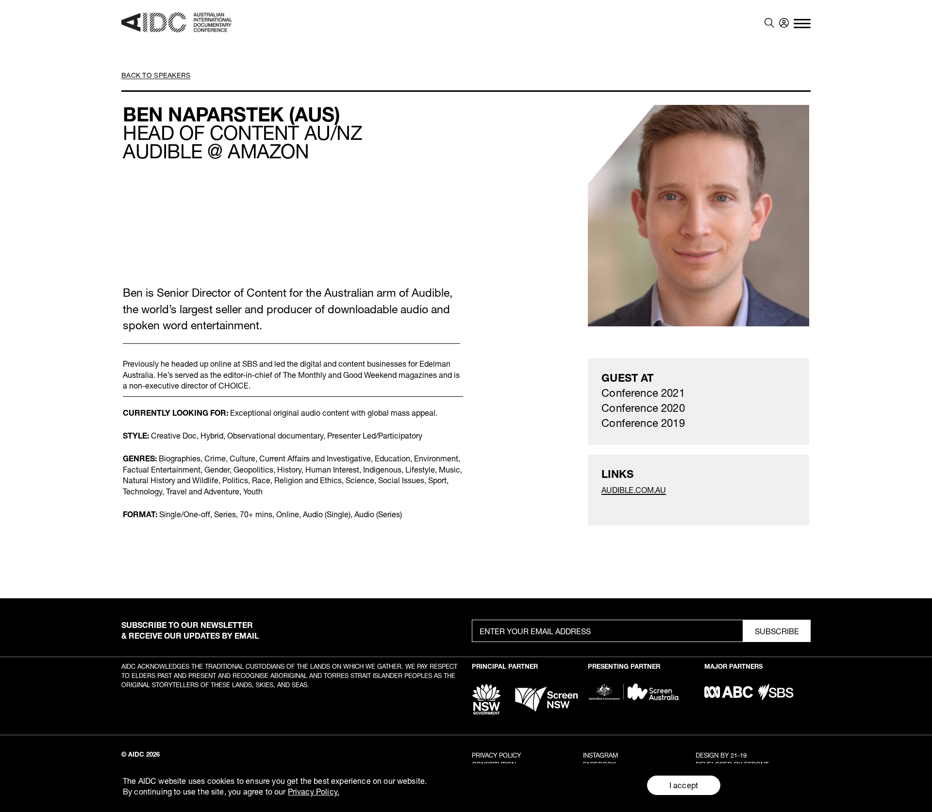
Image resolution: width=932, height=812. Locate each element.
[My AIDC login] (784, 23)
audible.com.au (633, 489)
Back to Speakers (155, 75)
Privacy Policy (496, 755)
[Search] (769, 23)
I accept (683, 785)
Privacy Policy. (313, 791)
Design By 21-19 (721, 755)
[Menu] (802, 23)
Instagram (600, 755)
